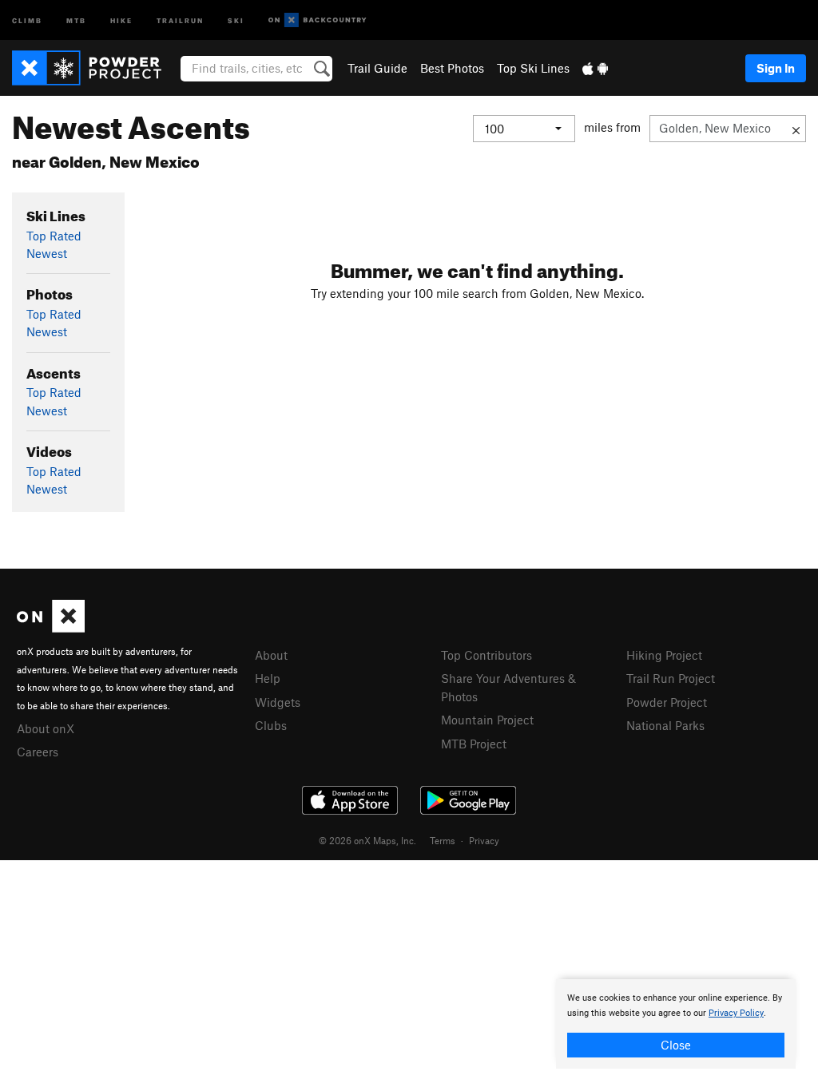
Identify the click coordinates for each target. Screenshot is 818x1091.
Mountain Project (487, 719)
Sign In (775, 68)
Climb (27, 19)
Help (267, 678)
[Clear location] (796, 128)
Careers (37, 751)
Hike (121, 19)
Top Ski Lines (533, 68)
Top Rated (53, 235)
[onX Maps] (51, 628)
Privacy (484, 840)
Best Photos (452, 68)
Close (676, 1044)
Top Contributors (486, 655)
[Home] (94, 67)
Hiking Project (664, 655)
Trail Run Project (670, 678)
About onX (45, 728)
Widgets (277, 702)
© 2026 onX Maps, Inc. (367, 840)
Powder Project (666, 702)
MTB (76, 19)
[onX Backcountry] (317, 20)
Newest (46, 253)
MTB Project (473, 743)
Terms (442, 840)
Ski (236, 19)
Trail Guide (377, 68)
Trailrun (180, 19)
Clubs (271, 725)
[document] (675, 1023)
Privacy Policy (736, 1013)
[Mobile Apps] (595, 68)
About (271, 655)
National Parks (665, 725)
